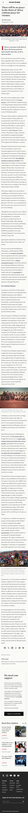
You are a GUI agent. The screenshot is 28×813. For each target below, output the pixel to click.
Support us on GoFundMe (14, 714)
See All (24, 723)
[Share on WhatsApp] (16, 648)
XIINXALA (12, 787)
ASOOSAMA (12, 783)
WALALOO (12, 785)
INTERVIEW (5, 790)
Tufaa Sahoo (4, 765)
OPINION (4, 785)
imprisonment (5, 533)
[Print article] (23, 648)
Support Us (19, 791)
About (17, 783)
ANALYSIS (4, 787)
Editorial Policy (18, 786)
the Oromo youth (17, 436)
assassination (17, 272)
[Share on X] (8, 648)
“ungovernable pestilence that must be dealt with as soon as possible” (13, 441)
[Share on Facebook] (5, 648)
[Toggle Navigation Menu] (3, 2)
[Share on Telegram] (19, 648)
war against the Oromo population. (11, 453)
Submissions (19, 789)
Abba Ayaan (7, 20)
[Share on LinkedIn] (12, 648)
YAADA (11, 790)
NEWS (3, 783)
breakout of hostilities (17, 253)
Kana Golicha (5, 738)
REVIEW (4, 792)
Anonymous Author (6, 752)
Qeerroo (15, 130)
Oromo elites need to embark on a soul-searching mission (7, 744)
